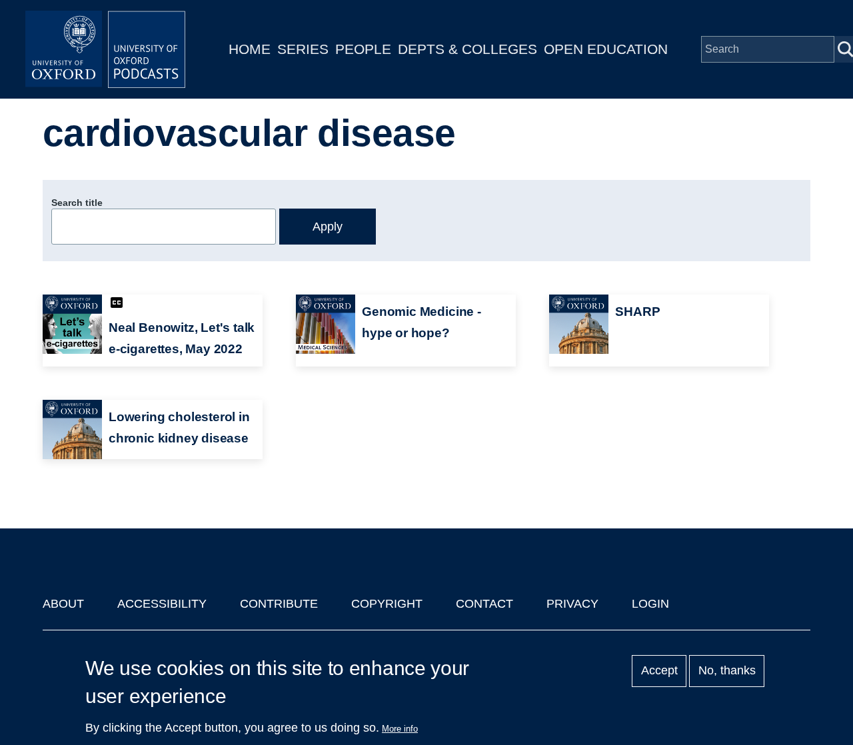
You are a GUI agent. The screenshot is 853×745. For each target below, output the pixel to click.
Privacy (572, 603)
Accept (659, 671)
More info (400, 729)
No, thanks (727, 671)
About (63, 603)
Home (250, 49)
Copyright (387, 603)
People (363, 49)
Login (650, 603)
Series (303, 49)
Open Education (606, 49)
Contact (484, 603)
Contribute (279, 603)
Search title (77, 202)
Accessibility (162, 603)
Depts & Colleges (467, 49)
